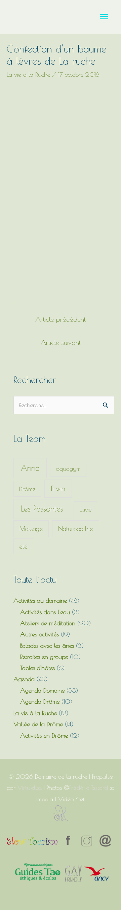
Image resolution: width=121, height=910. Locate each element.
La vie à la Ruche (28, 74)
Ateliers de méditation (47, 623)
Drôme (27, 488)
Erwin (58, 488)
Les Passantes (42, 508)
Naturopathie (75, 528)
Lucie (85, 509)
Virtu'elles (29, 787)
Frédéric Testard (88, 787)
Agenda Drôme (39, 701)
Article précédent (60, 319)
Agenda (24, 678)
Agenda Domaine (42, 690)
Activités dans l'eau (45, 612)
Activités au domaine (40, 600)
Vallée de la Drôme (38, 724)
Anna (30, 468)
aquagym (68, 468)
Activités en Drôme (44, 735)
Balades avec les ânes (47, 645)
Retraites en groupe (44, 656)
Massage (31, 528)
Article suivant (61, 342)
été (23, 546)
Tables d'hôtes (37, 667)
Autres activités (39, 634)
